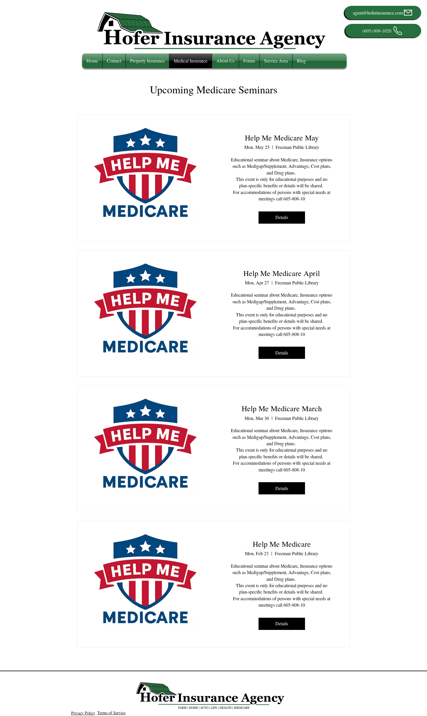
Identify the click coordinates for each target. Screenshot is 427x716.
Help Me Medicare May (282, 138)
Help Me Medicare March (282, 408)
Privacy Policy (83, 713)
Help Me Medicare (282, 544)
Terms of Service (111, 712)
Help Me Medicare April (281, 273)
